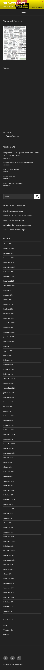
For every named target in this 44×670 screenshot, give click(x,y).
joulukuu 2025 (8, 281)
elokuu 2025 (7, 300)
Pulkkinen (7, 216)
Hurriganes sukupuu (15, 211)
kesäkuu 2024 (8, 365)
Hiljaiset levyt (14, 3)
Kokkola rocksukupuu (23, 225)
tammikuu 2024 (9, 388)
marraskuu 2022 (9, 453)
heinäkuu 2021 (8, 527)
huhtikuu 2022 (8, 486)
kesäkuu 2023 (8, 420)
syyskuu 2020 (8, 569)
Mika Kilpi (7, 220)
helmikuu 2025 (8, 327)
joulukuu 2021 (8, 504)
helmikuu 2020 (9, 602)
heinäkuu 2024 (8, 360)
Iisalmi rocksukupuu (11, 169)
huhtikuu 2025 (8, 318)
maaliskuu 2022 (9, 490)
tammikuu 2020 (9, 607)
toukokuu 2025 (8, 314)
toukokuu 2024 (8, 369)
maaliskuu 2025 (9, 323)
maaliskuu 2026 (9, 267)
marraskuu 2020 (9, 560)
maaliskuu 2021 (9, 541)
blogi (5, 625)
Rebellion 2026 (9, 176)
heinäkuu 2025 (8, 304)
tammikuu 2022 (9, 500)
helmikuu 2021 (8, 546)
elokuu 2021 (7, 523)
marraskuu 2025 (9, 286)
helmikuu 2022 (8, 495)
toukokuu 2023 (8, 425)
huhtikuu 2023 (8, 430)
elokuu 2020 (8, 574)
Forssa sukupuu (18, 220)
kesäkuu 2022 (8, 476)
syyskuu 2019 (8, 611)
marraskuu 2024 (9, 341)
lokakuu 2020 (8, 565)
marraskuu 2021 (9, 509)
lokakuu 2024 (8, 346)
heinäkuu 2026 (8, 248)
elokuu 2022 (7, 467)
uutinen (6, 635)
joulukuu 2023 (8, 393)
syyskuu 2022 (8, 462)
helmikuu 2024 (8, 383)
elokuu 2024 (7, 355)
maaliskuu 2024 (9, 379)
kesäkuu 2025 (8, 309)
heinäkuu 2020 (8, 579)
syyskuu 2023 (8, 407)
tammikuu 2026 (9, 276)
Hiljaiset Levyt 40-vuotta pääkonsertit (18, 162)
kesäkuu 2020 (8, 583)
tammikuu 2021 (9, 551)
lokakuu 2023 (8, 402)
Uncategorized (8, 630)
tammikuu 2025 (9, 332)
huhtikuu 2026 (8, 262)
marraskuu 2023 (9, 397)
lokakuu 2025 (8, 290)
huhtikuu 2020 (8, 593)
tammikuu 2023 (9, 444)
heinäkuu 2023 (8, 416)
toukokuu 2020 (8, 588)
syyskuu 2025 (8, 295)
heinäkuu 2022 (8, 472)
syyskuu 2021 (8, 518)
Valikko (23, 12)
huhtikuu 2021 (8, 537)
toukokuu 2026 (8, 258)
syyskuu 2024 (8, 351)
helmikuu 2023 (8, 439)
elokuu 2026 (7, 244)
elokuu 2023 (7, 411)
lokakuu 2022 (8, 458)
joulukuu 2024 (8, 337)
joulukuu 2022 (8, 448)
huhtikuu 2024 (8, 374)
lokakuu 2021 (8, 514)
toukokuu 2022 (8, 481)
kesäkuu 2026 (8, 253)
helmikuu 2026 (8, 272)
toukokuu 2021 (8, 532)
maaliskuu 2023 (9, 434)
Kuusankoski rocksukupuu (13, 183)
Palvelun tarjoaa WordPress (13, 664)
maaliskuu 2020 (9, 597)
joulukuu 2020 (8, 555)
